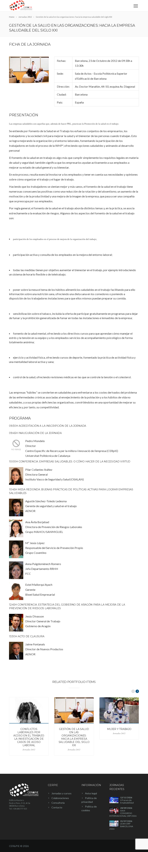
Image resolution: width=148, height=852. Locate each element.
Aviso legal (91, 793)
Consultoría (58, 802)
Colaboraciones (60, 798)
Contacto (56, 807)
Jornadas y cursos (61, 793)
